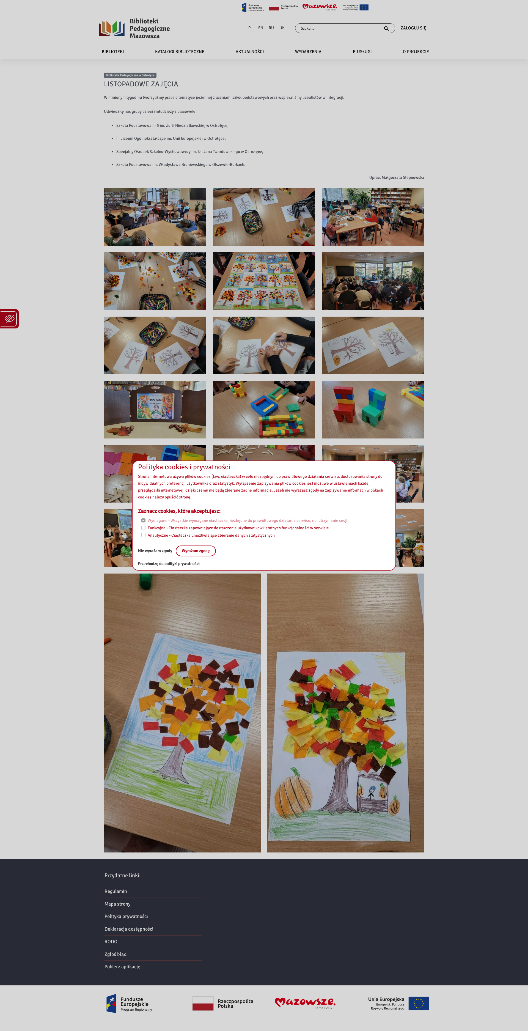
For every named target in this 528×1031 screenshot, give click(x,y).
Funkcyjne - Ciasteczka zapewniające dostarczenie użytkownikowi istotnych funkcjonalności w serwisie (238, 527)
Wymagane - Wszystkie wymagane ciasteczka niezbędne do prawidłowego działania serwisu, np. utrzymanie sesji (247, 520)
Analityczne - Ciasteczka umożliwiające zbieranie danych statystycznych (211, 535)
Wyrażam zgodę (196, 551)
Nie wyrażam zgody (155, 551)
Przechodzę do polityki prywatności (169, 563)
